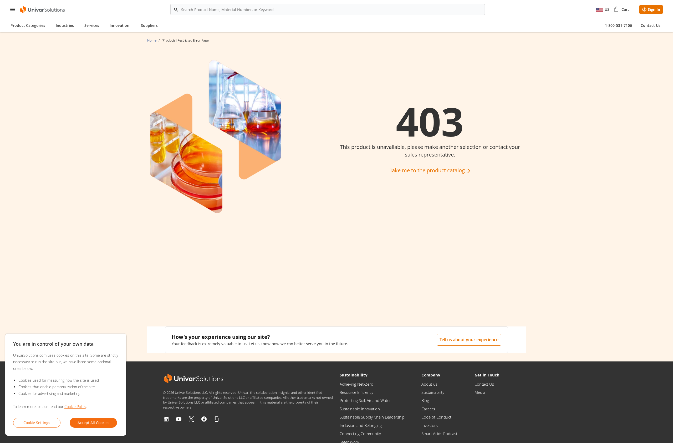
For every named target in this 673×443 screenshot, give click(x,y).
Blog (425, 400)
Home (152, 40)
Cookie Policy (75, 406)
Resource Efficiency (356, 392)
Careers (428, 408)
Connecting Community (360, 433)
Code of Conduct (436, 417)
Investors (429, 425)
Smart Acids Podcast (439, 433)
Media (480, 392)
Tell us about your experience (469, 340)
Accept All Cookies (93, 422)
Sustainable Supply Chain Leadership (372, 417)
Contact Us (484, 384)
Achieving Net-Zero (356, 384)
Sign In (654, 9)
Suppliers (149, 25)
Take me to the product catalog (428, 170)
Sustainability (432, 392)
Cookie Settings (36, 422)
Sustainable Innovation (360, 408)
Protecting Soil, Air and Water (365, 400)
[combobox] (327, 9)
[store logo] (42, 9)
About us (429, 384)
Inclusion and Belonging (361, 425)
